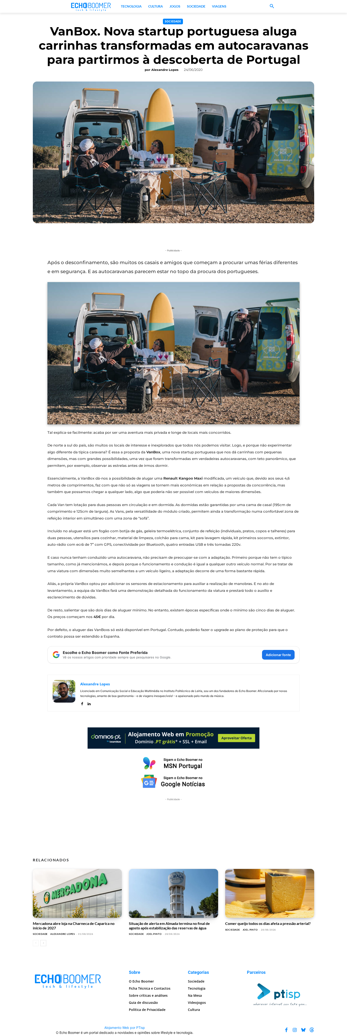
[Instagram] (294, 1030)
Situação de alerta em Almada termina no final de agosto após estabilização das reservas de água (169, 925)
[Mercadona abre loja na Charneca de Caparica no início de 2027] (77, 893)
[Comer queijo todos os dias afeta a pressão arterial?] (269, 893)
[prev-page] (36, 943)
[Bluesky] (303, 1030)
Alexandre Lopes (164, 70)
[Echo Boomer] (91, 6)
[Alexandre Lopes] (64, 693)
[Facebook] (82, 702)
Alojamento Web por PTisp (124, 1028)
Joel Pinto (153, 933)
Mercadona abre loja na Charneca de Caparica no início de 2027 (73, 925)
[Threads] (311, 1030)
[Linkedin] (89, 702)
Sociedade (173, 21)
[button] (272, 6)
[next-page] (43, 943)
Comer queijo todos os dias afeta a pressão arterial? (268, 923)
